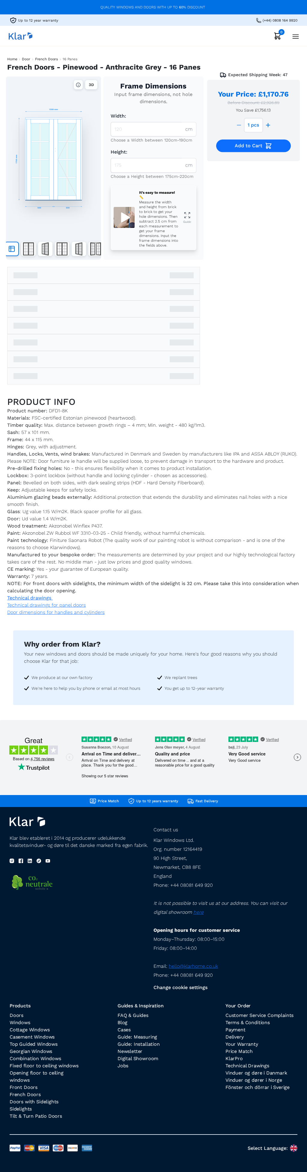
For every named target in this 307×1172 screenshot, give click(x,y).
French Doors (46, 59)
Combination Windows (35, 1058)
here (198, 912)
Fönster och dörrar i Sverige (257, 1087)
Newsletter (130, 1051)
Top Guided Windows (34, 1044)
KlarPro (234, 1058)
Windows (20, 1022)
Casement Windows (32, 1037)
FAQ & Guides (133, 1015)
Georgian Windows (31, 1051)
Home (12, 59)
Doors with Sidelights (34, 1102)
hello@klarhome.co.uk (193, 966)
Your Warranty (241, 1044)
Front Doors (23, 1087)
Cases (124, 1030)
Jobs (123, 1066)
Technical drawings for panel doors (46, 605)
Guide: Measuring (137, 1037)
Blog (122, 1022)
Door (26, 59)
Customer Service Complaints (259, 1015)
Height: (119, 152)
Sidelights (21, 1109)
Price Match (239, 1051)
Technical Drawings (247, 1066)
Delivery (234, 1037)
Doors (16, 1015)
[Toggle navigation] (294, 36)
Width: (118, 116)
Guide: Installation (139, 1044)
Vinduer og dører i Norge (253, 1080)
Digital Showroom (138, 1058)
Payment (235, 1030)
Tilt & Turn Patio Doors (36, 1116)
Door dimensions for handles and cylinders (56, 612)
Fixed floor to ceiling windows (44, 1066)
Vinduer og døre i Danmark (256, 1073)
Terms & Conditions (247, 1022)
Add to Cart (248, 145)
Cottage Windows (29, 1030)
